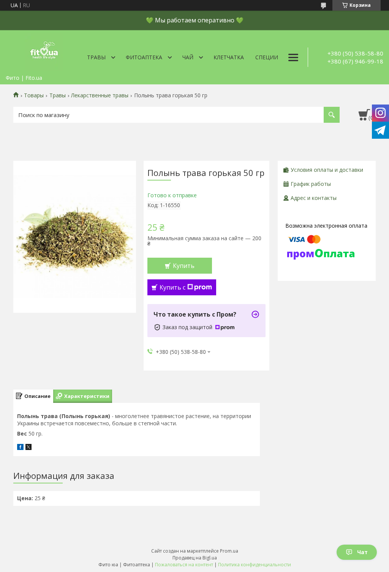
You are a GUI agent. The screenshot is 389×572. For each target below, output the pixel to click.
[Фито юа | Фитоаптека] (44, 50)
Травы (96, 57)
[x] (28, 448)
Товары (34, 95)
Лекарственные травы (99, 95)
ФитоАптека (144, 57)
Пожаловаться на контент (184, 564)
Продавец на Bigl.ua (194, 558)
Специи (266, 57)
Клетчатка (228, 57)
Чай (187, 57)
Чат (362, 552)
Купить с (172, 287)
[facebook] (20, 448)
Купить (183, 265)
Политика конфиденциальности (254, 564)
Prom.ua (229, 551)
